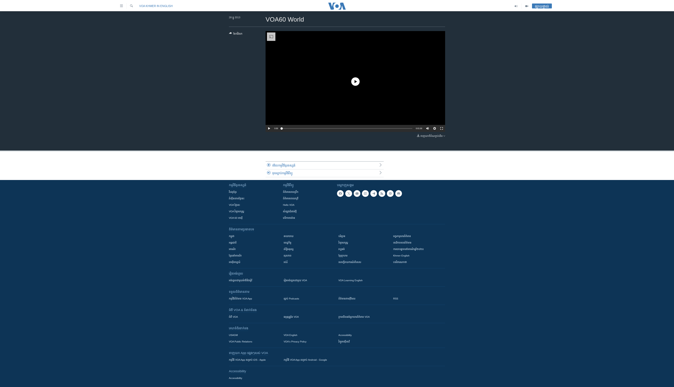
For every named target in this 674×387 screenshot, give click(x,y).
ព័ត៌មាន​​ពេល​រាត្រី (290, 198)
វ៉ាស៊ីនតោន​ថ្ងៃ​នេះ (236, 198)
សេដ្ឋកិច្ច (287, 242)
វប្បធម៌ (341, 249)
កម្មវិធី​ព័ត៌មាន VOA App (240, 298)
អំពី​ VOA (233, 316)
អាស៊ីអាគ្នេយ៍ (234, 262)
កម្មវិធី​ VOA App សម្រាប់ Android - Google (305, 359)
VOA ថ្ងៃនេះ (234, 204)
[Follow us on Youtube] (357, 193)
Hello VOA (288, 204)
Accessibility (345, 335)
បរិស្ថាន (341, 236)
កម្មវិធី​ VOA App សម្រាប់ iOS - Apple (247, 359)
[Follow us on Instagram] (365, 193)
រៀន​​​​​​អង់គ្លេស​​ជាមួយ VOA (295, 280)
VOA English (290, 335)
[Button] (235, 34)
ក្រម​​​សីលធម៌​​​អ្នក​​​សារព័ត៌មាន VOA (354, 316)
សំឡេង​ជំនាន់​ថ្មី (290, 211)
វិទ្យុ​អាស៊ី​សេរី (344, 341)
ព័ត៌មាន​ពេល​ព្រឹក (290, 192)
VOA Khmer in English (156, 6)
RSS (395, 298)
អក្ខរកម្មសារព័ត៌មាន (402, 236)
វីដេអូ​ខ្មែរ (233, 192)
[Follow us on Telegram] (373, 193)
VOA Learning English (350, 280)
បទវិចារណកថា (400, 262)
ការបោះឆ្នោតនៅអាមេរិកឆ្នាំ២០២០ (408, 249)
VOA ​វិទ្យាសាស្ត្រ (236, 211)
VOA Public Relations (240, 341)
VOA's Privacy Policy (295, 341)
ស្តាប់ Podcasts (291, 298)
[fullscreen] (441, 128)
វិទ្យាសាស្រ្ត (343, 242)
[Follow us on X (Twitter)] (348, 193)
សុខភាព (287, 255)
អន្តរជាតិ (233, 242)
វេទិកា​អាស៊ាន (289, 217)
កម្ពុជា (231, 236)
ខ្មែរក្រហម (343, 255)
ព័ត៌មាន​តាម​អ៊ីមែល (346, 298)
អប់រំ (286, 262)
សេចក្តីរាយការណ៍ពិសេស (349, 262)
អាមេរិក (232, 249)
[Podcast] (390, 193)
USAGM (233, 335)
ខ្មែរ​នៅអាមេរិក (235, 255)
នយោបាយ (288, 236)
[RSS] (382, 193)
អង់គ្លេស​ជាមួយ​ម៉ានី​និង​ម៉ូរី (240, 280)
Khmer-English (401, 255)
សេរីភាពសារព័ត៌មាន (402, 242)
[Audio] (516, 6)
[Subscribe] (398, 193)
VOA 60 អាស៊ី (236, 217)
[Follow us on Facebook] (340, 193)
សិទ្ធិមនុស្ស (288, 249)
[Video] (526, 6)
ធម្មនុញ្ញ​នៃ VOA (291, 316)
